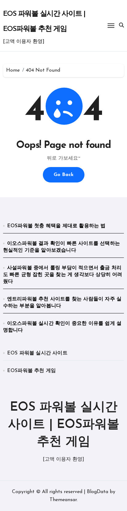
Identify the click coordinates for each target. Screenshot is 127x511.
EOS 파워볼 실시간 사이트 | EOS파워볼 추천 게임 (63, 424)
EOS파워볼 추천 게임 (31, 370)
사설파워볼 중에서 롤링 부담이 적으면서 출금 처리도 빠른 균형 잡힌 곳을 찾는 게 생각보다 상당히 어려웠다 (62, 275)
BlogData (97, 491)
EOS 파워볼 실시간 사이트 (37, 353)
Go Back (64, 174)
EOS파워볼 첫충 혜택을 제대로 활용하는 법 (56, 226)
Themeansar (63, 499)
